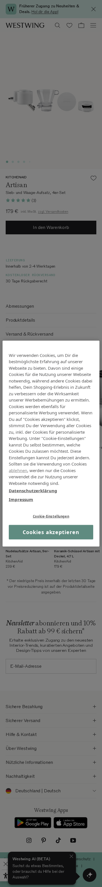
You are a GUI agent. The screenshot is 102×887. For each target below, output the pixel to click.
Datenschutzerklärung (33, 490)
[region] (51, 443)
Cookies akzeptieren (51, 532)
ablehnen (18, 470)
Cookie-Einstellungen (51, 516)
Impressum (21, 499)
